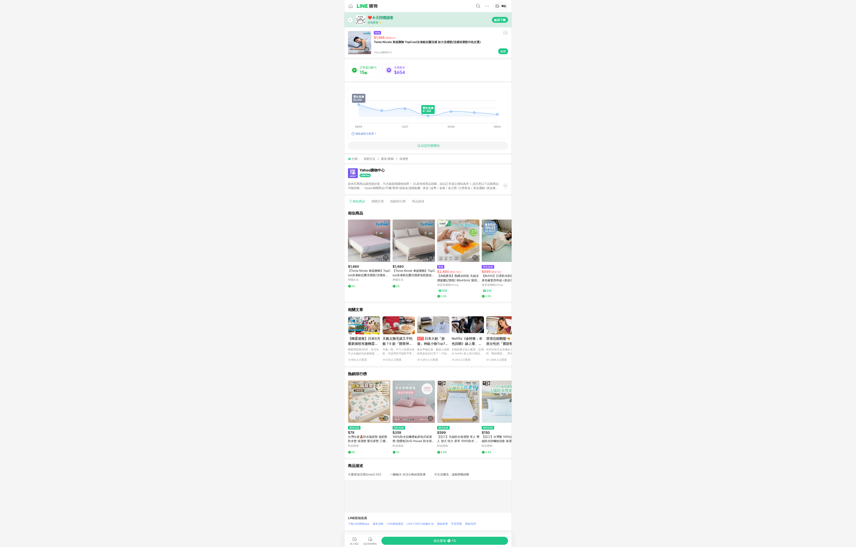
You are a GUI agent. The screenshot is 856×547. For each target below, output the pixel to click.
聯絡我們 (470, 523)
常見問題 (456, 523)
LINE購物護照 (395, 523)
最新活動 (378, 523)
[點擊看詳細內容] (369, 241)
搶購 (503, 51)
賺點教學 (442, 523)
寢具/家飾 (387, 158)
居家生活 (369, 158)
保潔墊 (403, 158)
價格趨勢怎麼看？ (366, 133)
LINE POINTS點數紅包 (420, 523)
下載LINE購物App (358, 523)
